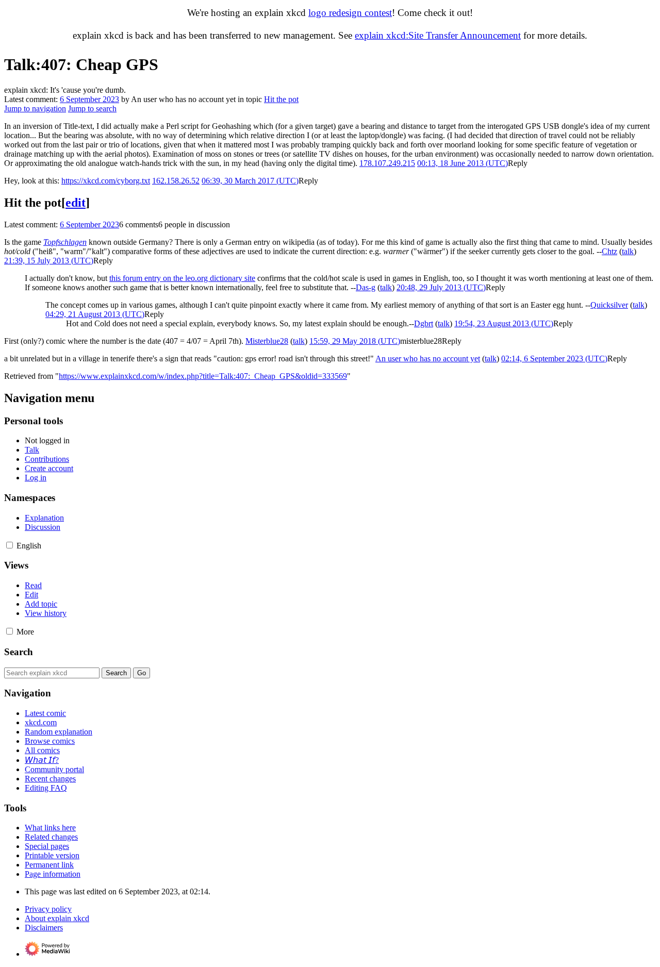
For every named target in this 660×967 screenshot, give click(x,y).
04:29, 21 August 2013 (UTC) (94, 314)
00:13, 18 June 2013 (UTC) (462, 163)
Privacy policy (48, 909)
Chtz (609, 251)
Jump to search (92, 108)
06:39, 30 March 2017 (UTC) (250, 180)
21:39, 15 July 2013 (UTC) (48, 260)
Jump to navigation (35, 108)
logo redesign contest (350, 12)
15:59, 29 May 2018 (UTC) (354, 341)
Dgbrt (423, 323)
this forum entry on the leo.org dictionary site (182, 278)
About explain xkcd (57, 918)
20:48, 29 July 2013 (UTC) (441, 287)
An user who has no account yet (427, 358)
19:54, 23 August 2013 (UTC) (503, 323)
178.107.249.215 (387, 163)
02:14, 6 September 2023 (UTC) (554, 358)
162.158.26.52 (176, 180)
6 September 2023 (89, 99)
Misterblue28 (266, 341)
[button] (517, 163)
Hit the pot (281, 99)
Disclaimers (44, 927)
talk (628, 251)
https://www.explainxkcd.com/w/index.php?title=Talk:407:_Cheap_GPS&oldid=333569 (203, 376)
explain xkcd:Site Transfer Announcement (438, 35)
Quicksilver (609, 305)
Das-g (365, 287)
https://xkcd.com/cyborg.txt (105, 180)
